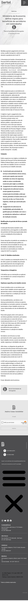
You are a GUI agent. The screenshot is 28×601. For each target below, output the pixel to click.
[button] (14, 491)
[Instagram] (2, 521)
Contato (8, 464)
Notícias (23, 461)
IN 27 (10, 70)
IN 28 (14, 70)
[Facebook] (11, 521)
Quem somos (5, 461)
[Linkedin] (8, 521)
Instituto (3, 464)
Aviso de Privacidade (15, 464)
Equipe (19, 461)
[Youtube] (5, 521)
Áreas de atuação (13, 461)
